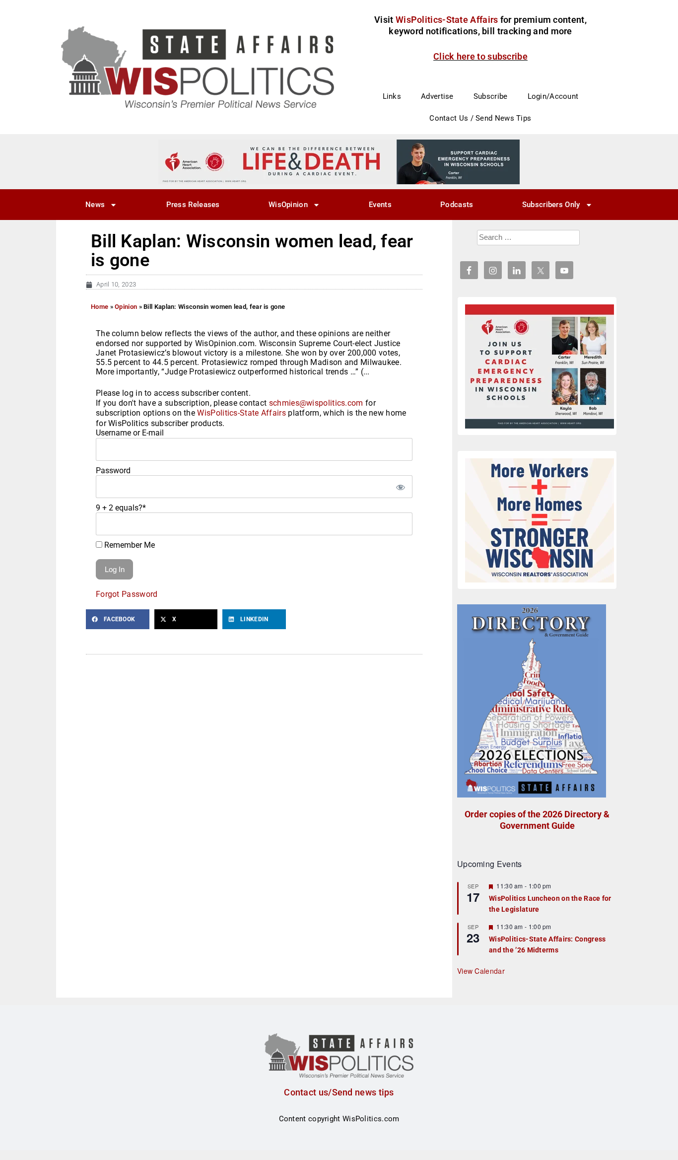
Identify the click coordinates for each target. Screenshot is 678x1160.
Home (99, 306)
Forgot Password (127, 594)
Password (113, 470)
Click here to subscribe (480, 56)
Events (380, 204)
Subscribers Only (551, 204)
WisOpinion (288, 204)
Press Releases (193, 204)
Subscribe (491, 96)
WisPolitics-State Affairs (241, 413)
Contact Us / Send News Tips (480, 118)
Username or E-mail (130, 432)
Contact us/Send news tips (339, 1092)
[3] (339, 161)
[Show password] (400, 486)
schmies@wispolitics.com (316, 403)
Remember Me (128, 545)
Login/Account (553, 96)
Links (392, 96)
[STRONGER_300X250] (539, 520)
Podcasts (456, 204)
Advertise (437, 96)
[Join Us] (539, 366)
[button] (117, 619)
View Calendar (481, 971)
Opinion (126, 306)
